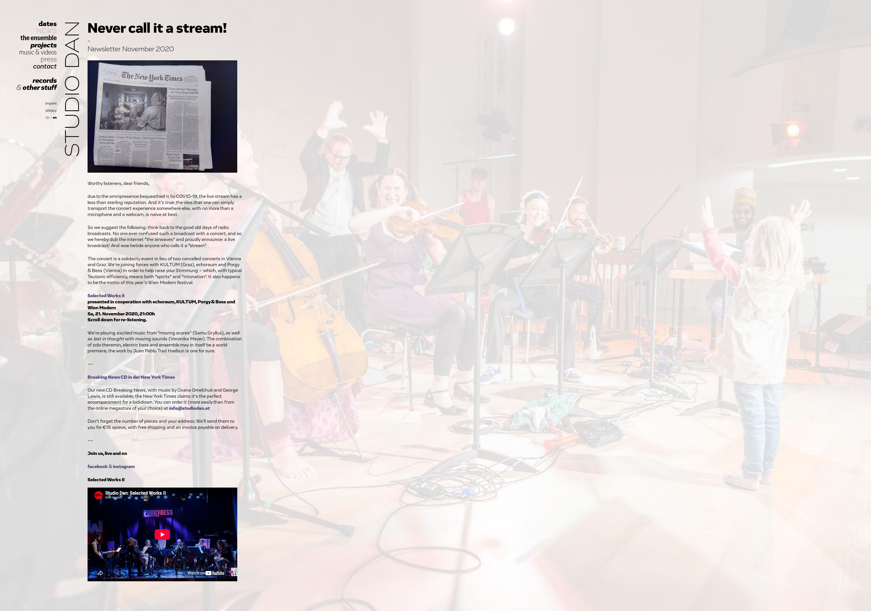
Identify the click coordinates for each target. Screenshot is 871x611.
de (47, 117)
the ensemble (38, 38)
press (49, 59)
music (26, 52)
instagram (124, 466)
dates (48, 23)
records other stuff (36, 84)
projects (44, 45)
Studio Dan (73, 88)
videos (49, 52)
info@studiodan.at (189, 408)
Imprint (51, 103)
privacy (51, 110)
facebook (98, 466)
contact (45, 66)
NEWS (47, 30)
